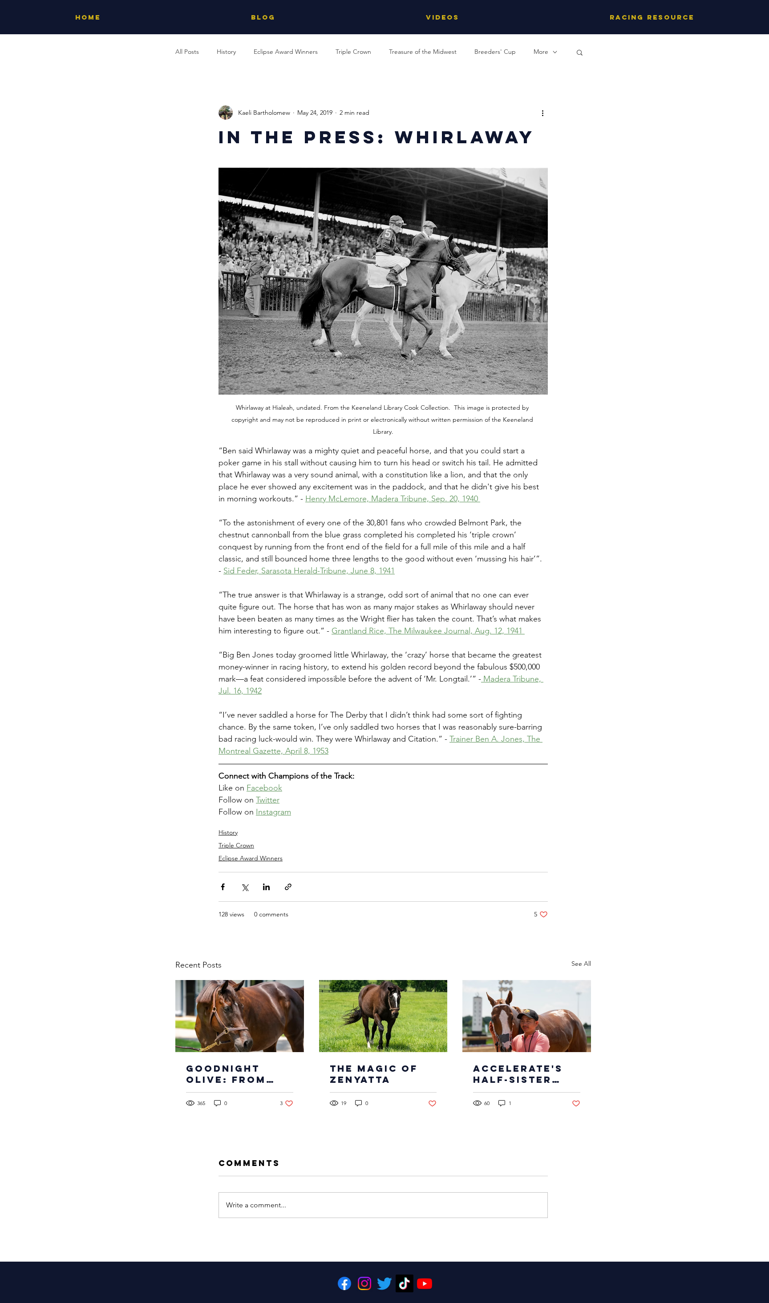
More (541, 52)
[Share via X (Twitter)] (244, 887)
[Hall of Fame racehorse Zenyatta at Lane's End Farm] (383, 1016)
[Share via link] (288, 887)
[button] (579, 52)
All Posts (187, 52)
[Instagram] (364, 1283)
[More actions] (542, 112)
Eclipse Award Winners (286, 52)
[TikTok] (404, 1283)
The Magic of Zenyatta (374, 1074)
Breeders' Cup (495, 52)
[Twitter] (384, 1283)
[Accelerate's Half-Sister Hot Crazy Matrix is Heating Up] (526, 1016)
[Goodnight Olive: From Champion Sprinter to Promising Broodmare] (239, 1016)
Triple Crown (353, 52)
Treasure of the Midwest (423, 52)
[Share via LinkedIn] (266, 887)
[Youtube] (424, 1283)
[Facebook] (344, 1283)
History (226, 52)
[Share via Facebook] (223, 887)
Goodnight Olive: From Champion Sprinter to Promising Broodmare (226, 1074)
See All (581, 964)
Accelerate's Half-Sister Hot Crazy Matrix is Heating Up (518, 1074)
